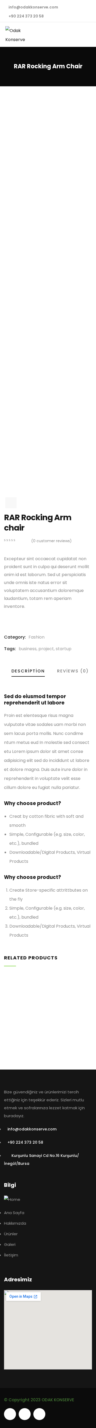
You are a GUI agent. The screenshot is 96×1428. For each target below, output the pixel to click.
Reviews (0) (73, 671)
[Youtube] (10, 1414)
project (46, 649)
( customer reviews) (51, 541)
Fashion (37, 637)
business (28, 649)
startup (63, 649)
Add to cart (6, 1049)
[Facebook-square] (25, 1414)
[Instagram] (39, 1414)
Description (28, 671)
